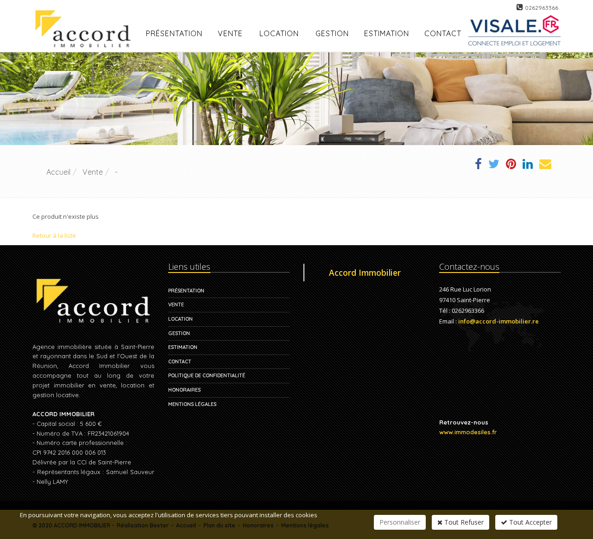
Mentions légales (192, 404)
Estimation (182, 347)
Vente (230, 33)
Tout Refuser (463, 522)
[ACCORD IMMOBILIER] (85, 17)
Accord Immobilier (365, 272)
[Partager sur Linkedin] (528, 165)
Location (279, 33)
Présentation (186, 290)
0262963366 (541, 7)
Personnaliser (399, 522)
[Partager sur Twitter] (493, 165)
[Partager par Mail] (545, 165)
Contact (179, 361)
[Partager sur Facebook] (478, 165)
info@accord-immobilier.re (498, 321)
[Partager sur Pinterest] (511, 165)
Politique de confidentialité (206, 375)
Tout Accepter (529, 522)
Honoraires (184, 390)
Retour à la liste (54, 235)
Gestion (179, 333)
